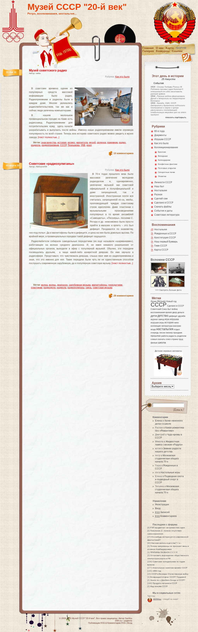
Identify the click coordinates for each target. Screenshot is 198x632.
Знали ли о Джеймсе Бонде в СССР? (167, 580)
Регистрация (162, 504)
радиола (35, 145)
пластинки (36, 287)
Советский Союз (159, 309)
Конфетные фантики (167, 164)
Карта (170, 47)
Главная (148, 47)
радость (173, 336)
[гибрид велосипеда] (159, 274)
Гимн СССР (160, 245)
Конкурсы (163, 51)
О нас (159, 47)
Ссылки (177, 51)
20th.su (118, 620)
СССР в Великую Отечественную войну (169, 574)
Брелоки (162, 152)
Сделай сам (160, 198)
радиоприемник (50, 145)
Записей (162, 512)
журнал (154, 319)
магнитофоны (99, 285)
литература (166, 326)
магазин (177, 326)
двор (174, 312)
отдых (177, 329)
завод (161, 319)
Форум (181, 47)
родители (181, 336)
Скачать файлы (163, 206)
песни (162, 332)
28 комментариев (123, 295)
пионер (169, 332)
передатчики (115, 285)
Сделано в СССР (163, 202)
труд (180, 339)
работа (164, 336)
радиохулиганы (75, 287)
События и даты (163, 210)
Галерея (148, 51)
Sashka (128, 618)
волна (44, 285)
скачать (161, 339)
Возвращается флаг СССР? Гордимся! (168, 577)
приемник (112, 142)
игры (161, 322)
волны (52, 285)
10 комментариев (123, 153)
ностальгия (164, 329)
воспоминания (158, 312)
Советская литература (166, 214)
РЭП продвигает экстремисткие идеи (167, 528)
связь (89, 287)
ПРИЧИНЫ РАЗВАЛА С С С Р (164, 552)
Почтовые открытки (167, 168)
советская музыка (102, 287)
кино (176, 322)
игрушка (174, 319)
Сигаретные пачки (166, 172)
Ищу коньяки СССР (159, 586)
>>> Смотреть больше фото (168, 290)
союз (168, 339)
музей (92, 142)
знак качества (48, 142)
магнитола (82, 142)
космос (71, 142)
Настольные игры (170, 472)
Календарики (164, 160)
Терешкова (74, 145)
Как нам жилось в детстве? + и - (166, 543)
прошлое (156, 336)
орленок (101, 142)
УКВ (83, 145)
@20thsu (157, 599)
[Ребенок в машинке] (176, 274)
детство (162, 315)
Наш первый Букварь (166, 241)
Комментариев (166, 516)
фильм (154, 342)
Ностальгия (160, 190)
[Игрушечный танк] (176, 287)
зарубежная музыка (80, 285)
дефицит (173, 316)
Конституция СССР (165, 237)
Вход (157, 508)
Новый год (171, 301)
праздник (177, 332)
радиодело (50, 287)
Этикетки (162, 176)
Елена (158, 420)
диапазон (62, 285)
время (169, 312)
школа (162, 342)
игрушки (155, 322)
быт (169, 309)
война (175, 309)
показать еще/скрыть (175, 117)
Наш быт (159, 186)
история (62, 142)
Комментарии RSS (116, 623)
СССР (63, 145)
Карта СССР (161, 249)
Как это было (122, 76)
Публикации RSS (96, 623)
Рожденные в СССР (165, 233)
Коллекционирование (166, 147)
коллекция (156, 326)
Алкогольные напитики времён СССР (170, 568)
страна (174, 339)
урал (89, 145)
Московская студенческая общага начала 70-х (167, 458)
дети (154, 315)
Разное (158, 194)
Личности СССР (163, 182)
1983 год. (157, 571)
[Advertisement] (76, 84)
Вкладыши (163, 156)
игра (167, 319)
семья (154, 339)
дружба (181, 316)
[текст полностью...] (48, 137)
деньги (181, 312)
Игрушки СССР (162, 139)
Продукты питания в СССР (165, 583)
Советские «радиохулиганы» (51, 163)
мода (153, 329)
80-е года (159, 131)
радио (122, 142)
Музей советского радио (48, 70)
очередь (155, 332)
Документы (160, 135)
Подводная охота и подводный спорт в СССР (169, 479)
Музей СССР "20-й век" (77, 7)
